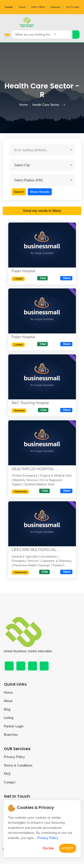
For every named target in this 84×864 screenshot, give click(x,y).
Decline (48, 848)
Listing (8, 718)
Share (67, 278)
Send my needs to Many (42, 211)
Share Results (40, 192)
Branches (11, 734)
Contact (9, 782)
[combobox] (42, 149)
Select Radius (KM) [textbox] (28, 180)
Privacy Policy (14, 757)
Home (23, 104)
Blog (7, 709)
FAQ (7, 774)
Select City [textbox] (22, 165)
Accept (67, 848)
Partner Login (13, 726)
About (8, 701)
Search (19, 192)
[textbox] (42, 150)
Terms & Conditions (18, 765)
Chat (43, 278)
